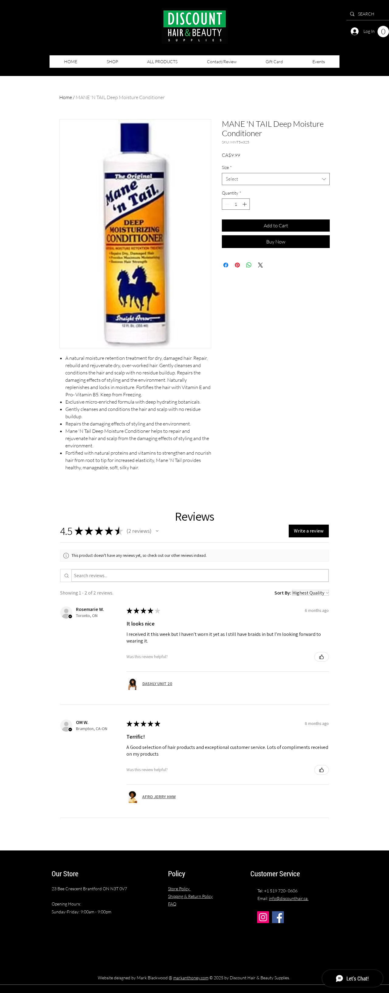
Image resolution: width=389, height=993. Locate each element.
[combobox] (276, 179)
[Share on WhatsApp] (249, 265)
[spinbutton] (235, 204)
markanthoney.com (190, 977)
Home (65, 97)
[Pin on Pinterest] (237, 265)
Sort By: (282, 593)
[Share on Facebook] (225, 265)
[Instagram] (263, 917)
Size (227, 167)
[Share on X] (260, 265)
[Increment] (245, 204)
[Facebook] (278, 917)
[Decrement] (226, 204)
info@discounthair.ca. (288, 898)
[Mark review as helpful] (321, 657)
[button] (383, 31)
